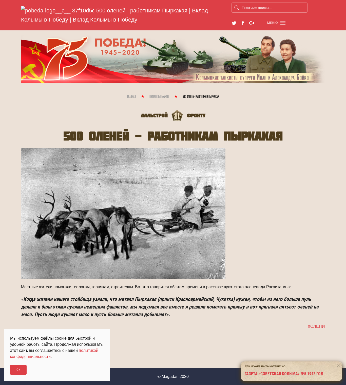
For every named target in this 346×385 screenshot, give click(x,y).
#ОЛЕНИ (316, 326)
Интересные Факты (159, 97)
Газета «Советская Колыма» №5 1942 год (284, 373)
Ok (18, 370)
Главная (131, 97)
